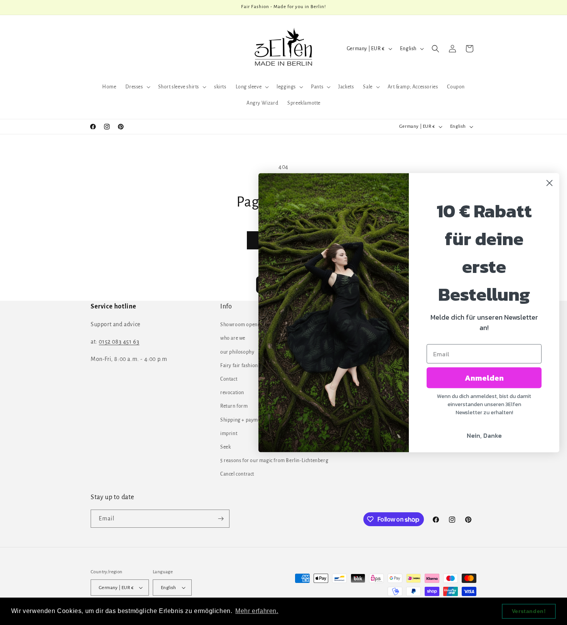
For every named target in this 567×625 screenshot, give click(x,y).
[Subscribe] (220, 519)
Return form (234, 406)
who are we (232, 338)
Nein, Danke (484, 435)
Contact (228, 379)
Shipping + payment (242, 420)
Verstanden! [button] (529, 611)
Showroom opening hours (249, 324)
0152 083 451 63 (119, 342)
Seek (225, 447)
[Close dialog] (549, 183)
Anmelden (484, 377)
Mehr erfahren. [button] (256, 611)
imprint (228, 433)
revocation (232, 392)
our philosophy (237, 352)
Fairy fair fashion (239, 365)
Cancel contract (237, 474)
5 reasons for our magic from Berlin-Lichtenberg (274, 460)
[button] (137, 87)
